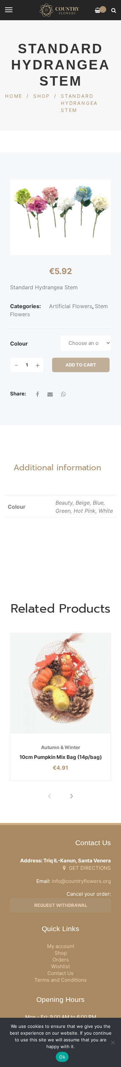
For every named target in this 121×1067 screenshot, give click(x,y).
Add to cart (81, 364)
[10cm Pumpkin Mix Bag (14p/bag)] (60, 683)
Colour (19, 343)
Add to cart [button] (43, 733)
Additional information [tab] (57, 468)
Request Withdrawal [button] (60, 905)
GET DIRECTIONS (89, 868)
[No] (112, 1042)
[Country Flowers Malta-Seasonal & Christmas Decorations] (60, 10)
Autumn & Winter (60, 747)
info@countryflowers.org (81, 881)
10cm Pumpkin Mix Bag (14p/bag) (60, 757)
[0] (97, 10)
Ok (62, 1057)
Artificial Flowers (70, 306)
